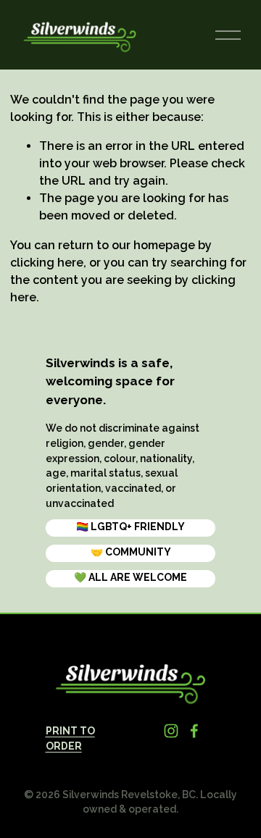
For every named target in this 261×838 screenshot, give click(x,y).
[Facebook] (194, 731)
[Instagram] (171, 731)
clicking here (46, 262)
